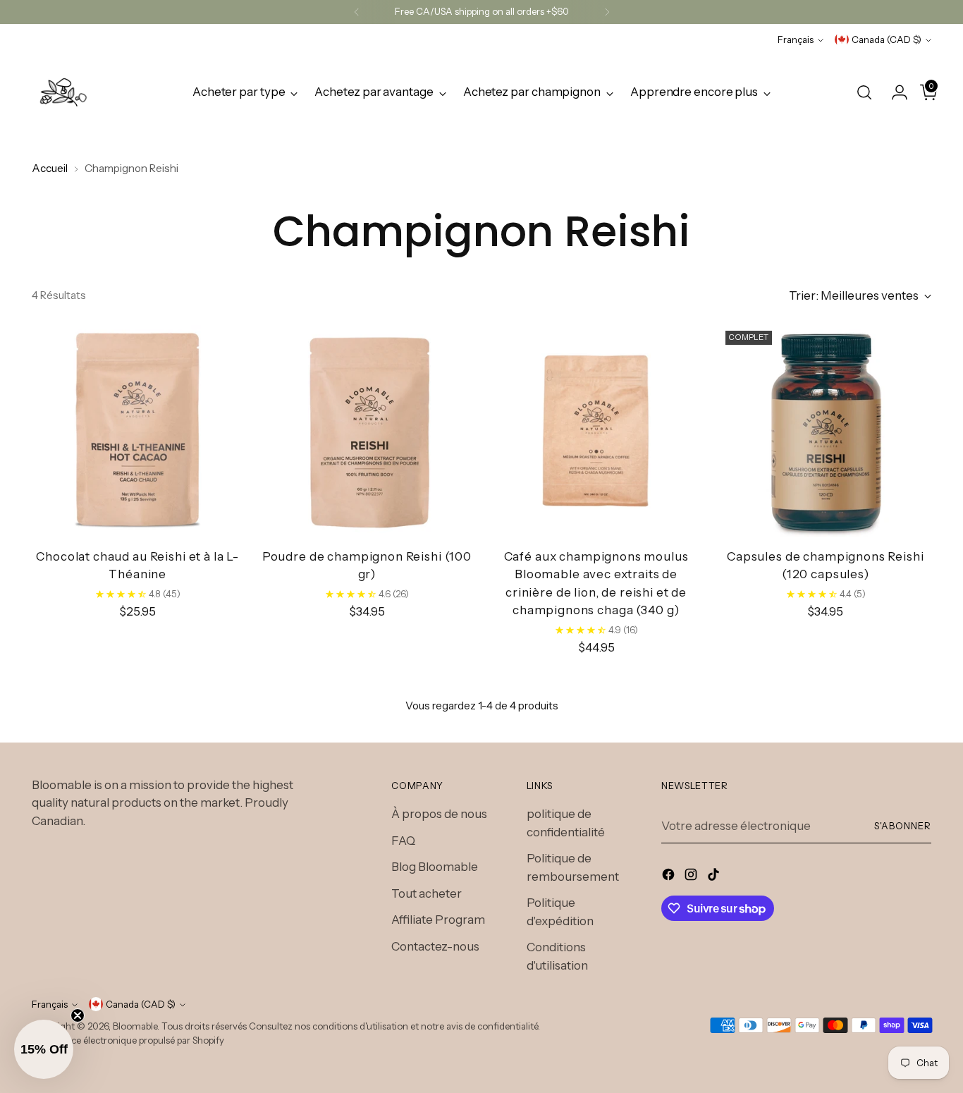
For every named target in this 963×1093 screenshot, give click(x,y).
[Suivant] (606, 12)
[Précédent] (356, 12)
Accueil (50, 168)
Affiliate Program (438, 919)
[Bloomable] (63, 92)
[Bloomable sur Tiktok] (714, 877)
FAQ (403, 841)
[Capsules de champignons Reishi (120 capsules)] (825, 431)
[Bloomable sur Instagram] (692, 877)
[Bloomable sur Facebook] (669, 877)
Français (796, 39)
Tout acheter (426, 893)
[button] (43, 1049)
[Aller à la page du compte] (894, 92)
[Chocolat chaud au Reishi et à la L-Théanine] (137, 431)
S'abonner (902, 825)
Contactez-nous (435, 946)
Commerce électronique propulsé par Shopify (128, 1040)
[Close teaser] (77, 1015)
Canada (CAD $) (886, 39)
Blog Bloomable (434, 867)
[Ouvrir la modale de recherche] (864, 92)
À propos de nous (439, 814)
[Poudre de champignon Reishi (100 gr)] (366, 431)
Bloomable (135, 1026)
